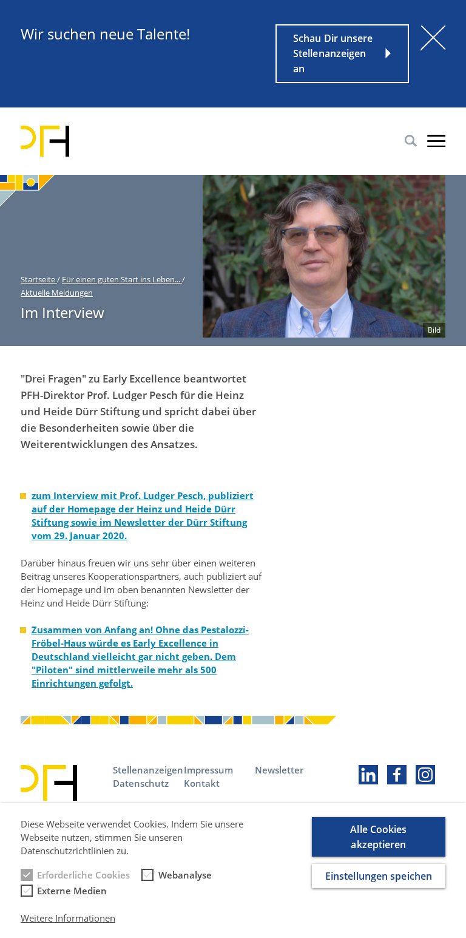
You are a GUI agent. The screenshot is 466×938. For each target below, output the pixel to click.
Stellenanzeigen (148, 770)
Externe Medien (72, 891)
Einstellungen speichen (378, 876)
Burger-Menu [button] (436, 141)
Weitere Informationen (68, 918)
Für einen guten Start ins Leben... (122, 279)
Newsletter (279, 770)
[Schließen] (433, 37)
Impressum (208, 770)
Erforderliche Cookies (83, 875)
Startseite (39, 279)
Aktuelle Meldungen (57, 292)
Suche (410, 141)
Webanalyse (185, 875)
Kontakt (202, 783)
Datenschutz (141, 783)
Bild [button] (434, 330)
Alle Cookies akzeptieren (378, 837)
